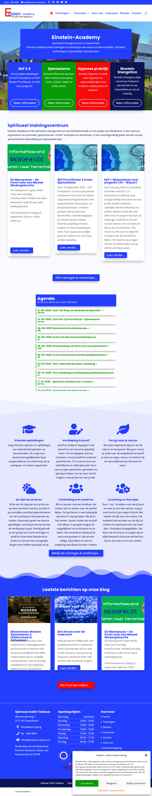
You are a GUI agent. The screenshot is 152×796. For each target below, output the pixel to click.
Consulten (80, 13)
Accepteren (87, 783)
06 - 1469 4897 (13, 2)
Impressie (111, 13)
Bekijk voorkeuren (136, 783)
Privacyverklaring (117, 790)
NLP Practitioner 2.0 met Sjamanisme (74, 181)
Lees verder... (22, 250)
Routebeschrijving (31, 727)
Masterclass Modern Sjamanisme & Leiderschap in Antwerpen (26, 636)
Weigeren (111, 783)
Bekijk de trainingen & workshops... (76, 553)
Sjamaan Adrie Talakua (52, 783)
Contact (136, 13)
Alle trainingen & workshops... (76, 278)
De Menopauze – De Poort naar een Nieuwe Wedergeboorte (26, 182)
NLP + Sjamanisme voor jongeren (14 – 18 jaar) (121, 181)
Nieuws (124, 13)
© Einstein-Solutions (22, 792)
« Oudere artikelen (18, 676)
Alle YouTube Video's (74, 685)
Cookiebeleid (102, 790)
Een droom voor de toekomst (71, 633)
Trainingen (62, 13)
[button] (146, 755)
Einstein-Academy (76, 38)
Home (106, 716)
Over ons (97, 13)
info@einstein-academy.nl (35, 740)
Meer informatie (25, 103)
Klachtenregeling (112, 748)
